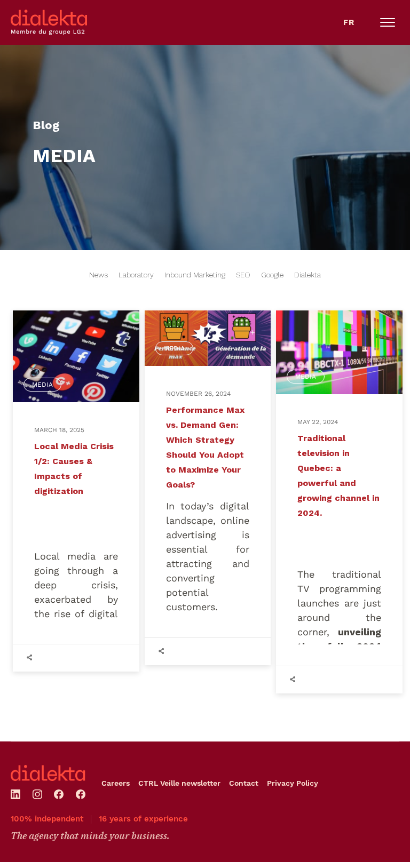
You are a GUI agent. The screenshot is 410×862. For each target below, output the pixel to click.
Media (42, 384)
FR (348, 22)
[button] (387, 22)
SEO (243, 274)
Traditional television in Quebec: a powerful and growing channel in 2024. (338, 475)
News (98, 274)
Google (272, 274)
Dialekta (307, 274)
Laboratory (136, 274)
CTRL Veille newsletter (179, 783)
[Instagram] (37, 794)
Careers (115, 783)
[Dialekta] (48, 772)
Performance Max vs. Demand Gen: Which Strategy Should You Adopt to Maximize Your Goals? (205, 447)
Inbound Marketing (194, 274)
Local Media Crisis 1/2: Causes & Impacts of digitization (74, 468)
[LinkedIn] (15, 794)
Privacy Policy (292, 783)
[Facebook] (59, 794)
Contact (243, 783)
